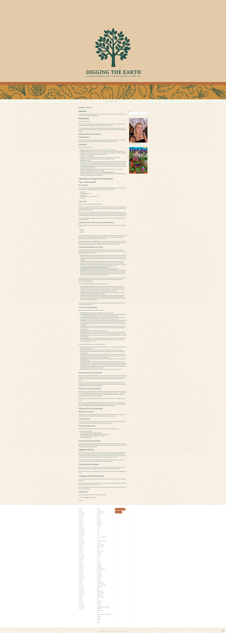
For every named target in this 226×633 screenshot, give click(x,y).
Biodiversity (99, 518)
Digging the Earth (104, 631)
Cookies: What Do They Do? (87, 281)
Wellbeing (99, 618)
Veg (97, 612)
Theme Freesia (115, 631)
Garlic (98, 538)
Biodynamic (99, 520)
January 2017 (81, 589)
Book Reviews (99, 522)
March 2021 (81, 563)
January (98, 555)
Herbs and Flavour (100, 550)
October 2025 (81, 514)
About (107, 101)
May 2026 (80, 510)
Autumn (98, 516)
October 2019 (81, 569)
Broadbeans (99, 524)
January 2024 (81, 540)
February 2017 (81, 587)
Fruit (98, 532)
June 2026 (81, 508)
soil (97, 599)
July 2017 (80, 583)
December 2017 (81, 577)
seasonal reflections (100, 593)
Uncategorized (99, 610)
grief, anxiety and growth (101, 540)
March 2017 (81, 585)
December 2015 (81, 605)
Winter (98, 622)
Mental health (99, 567)
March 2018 (81, 573)
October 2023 (81, 544)
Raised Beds (99, 581)
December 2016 (81, 591)
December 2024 (82, 528)
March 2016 (81, 601)
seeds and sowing (100, 597)
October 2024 (81, 532)
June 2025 (81, 520)
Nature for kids (99, 571)
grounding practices (100, 544)
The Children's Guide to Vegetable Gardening (103, 607)
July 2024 (80, 538)
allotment (98, 508)
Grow (98, 548)
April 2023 (80, 546)
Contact (116, 101)
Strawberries (99, 603)
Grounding (99, 542)
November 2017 (81, 579)
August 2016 (81, 595)
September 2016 (82, 593)
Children (98, 526)
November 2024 (82, 530)
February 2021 (81, 565)
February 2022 (81, 555)
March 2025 (81, 524)
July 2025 (80, 518)
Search (130, 111)
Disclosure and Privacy (120, 509)
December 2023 (82, 542)
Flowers (98, 530)
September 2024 (82, 534)
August (98, 514)
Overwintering (99, 575)
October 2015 (81, 609)
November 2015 (81, 607)
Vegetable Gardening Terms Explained (104, 614)
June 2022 (81, 550)
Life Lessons (99, 563)
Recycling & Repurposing (101, 585)
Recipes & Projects (100, 583)
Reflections (99, 587)
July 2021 (80, 561)
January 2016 (81, 603)
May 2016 (80, 599)
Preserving (99, 579)
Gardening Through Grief (101, 536)
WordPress (125, 631)
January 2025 (81, 526)
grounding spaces (100, 546)
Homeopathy (99, 552)
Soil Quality (99, 601)
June (98, 561)
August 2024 (81, 536)
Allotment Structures (101, 512)
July (97, 559)
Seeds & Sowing (100, 595)
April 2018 (80, 571)
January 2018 (81, 575)
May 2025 (80, 522)
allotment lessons (100, 510)
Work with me (118, 512)
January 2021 (81, 567)
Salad (98, 589)
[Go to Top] (223, 631)
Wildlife (98, 620)
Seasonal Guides (100, 591)
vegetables (99, 616)
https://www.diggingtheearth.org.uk (108, 172)
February (98, 528)
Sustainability (99, 605)
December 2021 (81, 557)
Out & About (99, 573)
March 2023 (81, 548)
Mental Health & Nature (101, 569)
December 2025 (82, 512)
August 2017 (81, 581)
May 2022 (80, 552)
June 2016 (80, 597)
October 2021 (81, 559)
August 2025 (81, 516)
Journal (111, 101)
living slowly (99, 565)
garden (98, 534)
